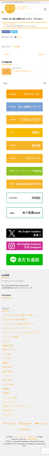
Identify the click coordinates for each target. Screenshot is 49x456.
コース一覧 (6, 358)
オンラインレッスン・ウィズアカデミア (17, 328)
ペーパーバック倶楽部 (10, 337)
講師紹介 (6, 363)
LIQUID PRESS (31, 439)
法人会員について (9, 410)
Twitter (15, 31)
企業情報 (6, 389)
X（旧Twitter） (24, 429)
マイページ (6, 341)
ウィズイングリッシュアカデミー (24, 437)
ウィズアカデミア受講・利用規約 (14, 319)
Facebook (7, 31)
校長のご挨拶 (7, 371)
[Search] (44, 83)
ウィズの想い (7, 354)
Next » (41, 54)
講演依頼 (6, 393)
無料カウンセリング (10, 350)
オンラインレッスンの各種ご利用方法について (19, 324)
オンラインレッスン (10, 402)
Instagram (26, 424)
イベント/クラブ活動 (10, 397)
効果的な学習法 (8, 345)
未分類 (19, 37)
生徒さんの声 (7, 367)
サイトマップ (7, 415)
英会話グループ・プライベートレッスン (17, 406)
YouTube (42, 424)
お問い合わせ (7, 380)
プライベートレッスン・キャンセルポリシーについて (21, 332)
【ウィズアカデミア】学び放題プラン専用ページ (20, 315)
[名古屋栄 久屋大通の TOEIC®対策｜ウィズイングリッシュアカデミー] (9, 8)
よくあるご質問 (8, 384)
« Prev (6, 54)
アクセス (6, 376)
